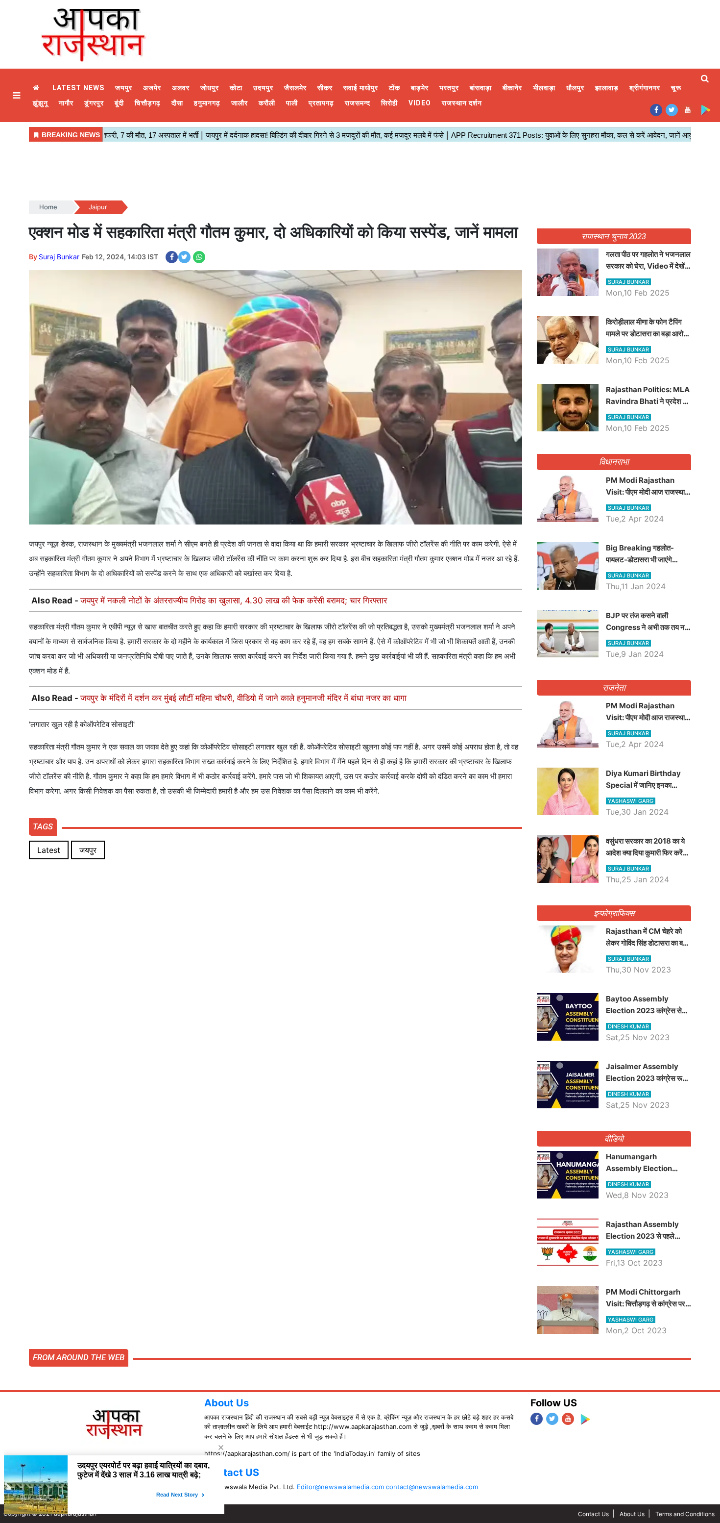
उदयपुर (263, 88)
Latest (48, 850)
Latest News (78, 88)
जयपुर (123, 88)
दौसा (177, 103)
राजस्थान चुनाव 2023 (613, 236)
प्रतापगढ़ (321, 103)
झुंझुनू (40, 103)
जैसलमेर (295, 88)
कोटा (236, 88)
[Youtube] (687, 109)
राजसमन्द (357, 103)
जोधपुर (209, 88)
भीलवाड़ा (544, 88)
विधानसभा (614, 462)
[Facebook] (656, 109)
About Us (226, 1403)
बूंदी (119, 103)
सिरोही (389, 103)
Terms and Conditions (685, 1514)
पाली (292, 103)
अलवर (181, 88)
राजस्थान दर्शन (462, 103)
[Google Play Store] (705, 109)
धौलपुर (575, 88)
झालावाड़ (607, 88)
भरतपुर (449, 88)
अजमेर (152, 88)
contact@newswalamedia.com (432, 1487)
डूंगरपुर (94, 103)
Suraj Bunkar (59, 256)
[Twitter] (672, 109)
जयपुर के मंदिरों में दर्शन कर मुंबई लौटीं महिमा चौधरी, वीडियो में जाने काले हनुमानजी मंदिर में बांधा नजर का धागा (243, 698)
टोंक (394, 88)
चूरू (676, 88)
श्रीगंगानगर (644, 88)
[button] (18, 95)
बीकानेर (513, 88)
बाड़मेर (420, 88)
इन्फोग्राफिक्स (614, 913)
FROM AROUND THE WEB (78, 1357)
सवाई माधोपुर (360, 88)
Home (37, 88)
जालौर (239, 103)
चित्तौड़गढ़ (148, 103)
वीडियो (614, 1139)
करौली (267, 103)
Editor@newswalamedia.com (340, 1487)
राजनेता (613, 688)
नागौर (66, 103)
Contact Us (593, 1514)
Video (419, 103)
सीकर (325, 88)
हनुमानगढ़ (207, 103)
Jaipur (98, 207)
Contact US (231, 1472)
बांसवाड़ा (481, 88)
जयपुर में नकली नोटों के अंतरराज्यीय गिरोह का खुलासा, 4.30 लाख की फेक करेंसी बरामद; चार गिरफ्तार (233, 600)
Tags (43, 826)
